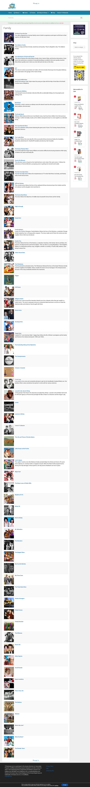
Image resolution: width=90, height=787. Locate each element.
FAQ (47, 768)
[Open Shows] (19, 13)
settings (56, 785)
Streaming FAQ (50, 770)
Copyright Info (8, 776)
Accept (64, 785)
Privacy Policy (49, 766)
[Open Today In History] (48, 13)
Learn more (61, 23)
